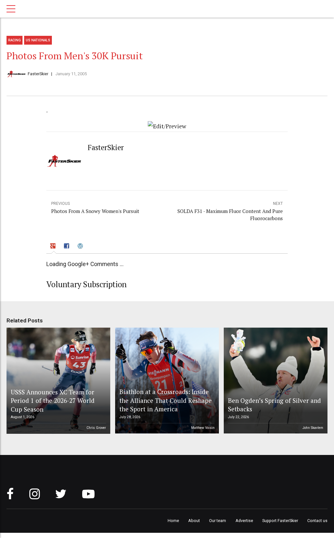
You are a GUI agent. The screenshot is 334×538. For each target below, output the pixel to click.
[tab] (54, 246)
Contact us (317, 520)
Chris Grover (96, 428)
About (194, 520)
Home (173, 520)
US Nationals (38, 40)
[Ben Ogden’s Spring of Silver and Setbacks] (274, 381)
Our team (217, 520)
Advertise (244, 520)
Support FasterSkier (280, 520)
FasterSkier (38, 73)
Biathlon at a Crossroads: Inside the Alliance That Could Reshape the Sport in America (165, 400)
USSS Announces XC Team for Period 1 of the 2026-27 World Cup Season (53, 400)
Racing (14, 40)
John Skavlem (312, 428)
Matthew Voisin (203, 428)
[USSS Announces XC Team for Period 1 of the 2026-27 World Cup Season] (57, 381)
